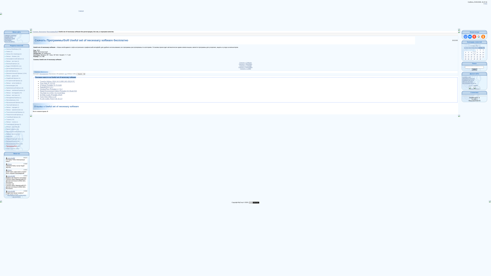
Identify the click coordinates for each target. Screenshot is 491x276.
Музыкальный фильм (13, 102)
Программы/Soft (11, 146)
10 (483, 52)
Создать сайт (466, 77)
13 (471, 54)
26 (468, 59)
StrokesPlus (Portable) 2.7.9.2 (51, 89)
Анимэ (8, 51)
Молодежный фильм (13, 97)
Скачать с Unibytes (245, 62)
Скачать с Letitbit (245, 69)
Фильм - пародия (11, 107)
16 (480, 54)
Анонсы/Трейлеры (12, 49)
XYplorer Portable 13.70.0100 (51, 85)
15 (477, 54)
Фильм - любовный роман (14, 90)
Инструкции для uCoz (469, 83)
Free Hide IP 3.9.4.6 (47, 83)
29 (477, 59)
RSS (485, 3)
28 (474, 59)
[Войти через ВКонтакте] (470, 37)
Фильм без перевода (13, 54)
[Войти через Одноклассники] (483, 37)
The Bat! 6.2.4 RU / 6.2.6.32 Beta (52, 93)
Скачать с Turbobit (245, 65)
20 (471, 57)
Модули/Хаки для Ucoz (13, 139)
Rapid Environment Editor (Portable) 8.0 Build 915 (58, 91)
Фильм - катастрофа (13, 83)
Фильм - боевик (11, 56)
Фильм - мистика (11, 95)
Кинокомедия (10, 85)
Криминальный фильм (13, 88)
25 (465, 59)
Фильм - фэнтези (11, 134)
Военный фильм (11, 63)
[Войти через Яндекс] (474, 37)
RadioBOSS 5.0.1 (46, 87)
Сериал (8, 119)
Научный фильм (11, 105)
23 (480, 57)
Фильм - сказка (11, 122)
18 (465, 57)
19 (468, 57)
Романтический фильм (13, 114)
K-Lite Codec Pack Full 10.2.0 (51, 99)
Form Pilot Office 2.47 (48, 97)
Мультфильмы (11, 100)
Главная (81, 11)
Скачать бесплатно (39, 31)
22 (477, 57)
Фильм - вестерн (11, 61)
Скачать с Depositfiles (245, 67)
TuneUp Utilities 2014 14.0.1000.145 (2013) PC (57, 81)
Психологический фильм (14, 112)
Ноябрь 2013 (474, 46)
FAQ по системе (467, 81)
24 (483, 57)
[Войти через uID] (465, 37)
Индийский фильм (12, 78)
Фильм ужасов (11, 129)
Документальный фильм (14, 73)
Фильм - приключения (13, 110)
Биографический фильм (14, 59)
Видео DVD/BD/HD (12, 66)
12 (468, 54)
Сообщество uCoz (468, 80)
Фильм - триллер (11, 127)
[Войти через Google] (479, 37)
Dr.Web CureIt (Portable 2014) (51, 95)
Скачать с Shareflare (245, 64)
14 (474, 54)
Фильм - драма (11, 76)
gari (66, 73)
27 (471, 59)
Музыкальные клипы (13, 144)
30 (480, 59)
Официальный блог (468, 78)
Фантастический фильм (14, 131)
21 (474, 57)
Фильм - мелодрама (12, 93)
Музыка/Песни (11, 141)
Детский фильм (11, 71)
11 (465, 54)
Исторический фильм (13, 80)
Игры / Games (10, 148)
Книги (8, 136)
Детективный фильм (13, 68)
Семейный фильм (12, 117)
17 (483, 54)
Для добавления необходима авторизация (16, 196)
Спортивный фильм (12, 124)
